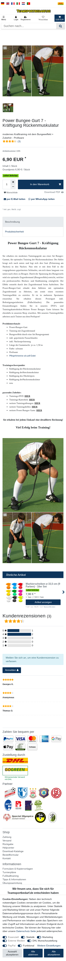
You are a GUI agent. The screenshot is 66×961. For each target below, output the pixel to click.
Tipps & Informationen (14, 879)
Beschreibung (12, 221)
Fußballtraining (11, 875)
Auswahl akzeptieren (12, 953)
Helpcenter (8, 847)
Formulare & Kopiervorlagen (18, 868)
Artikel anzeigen (43, 602)
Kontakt (7, 858)
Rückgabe (8, 844)
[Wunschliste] (43, 18)
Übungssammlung (12, 883)
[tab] (33, 222)
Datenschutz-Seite (26, 931)
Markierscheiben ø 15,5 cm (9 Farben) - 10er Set (43, 585)
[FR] (13, 3)
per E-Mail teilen (16, 199)
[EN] (7, 3)
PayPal (11, 945)
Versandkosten (27, 209)
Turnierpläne (9, 872)
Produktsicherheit (14, 231)
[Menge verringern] (13, 186)
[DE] (2, 3)
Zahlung (7, 837)
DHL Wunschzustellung (44, 940)
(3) (19, 141)
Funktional (28, 945)
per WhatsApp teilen (42, 199)
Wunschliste (12, 192)
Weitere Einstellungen (49, 945)
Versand (7, 840)
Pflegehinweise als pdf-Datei (22, 356)
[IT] (18, 3)
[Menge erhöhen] (13, 182)
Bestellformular (11, 854)
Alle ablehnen (33, 953)
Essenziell (13, 937)
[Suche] (60, 26)
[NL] (23, 3)
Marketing (47, 937)
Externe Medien (16, 940)
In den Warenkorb (39, 184)
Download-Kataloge (13, 851)
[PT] (28, 3)
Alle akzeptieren (54, 953)
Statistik (30, 937)
